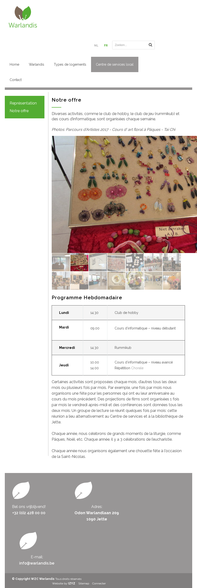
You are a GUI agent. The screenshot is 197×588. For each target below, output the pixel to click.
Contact (16, 80)
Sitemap (83, 583)
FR (106, 45)
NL (96, 45)
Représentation (23, 103)
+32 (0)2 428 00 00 (28, 513)
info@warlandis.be (36, 563)
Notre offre (19, 111)
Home (14, 64)
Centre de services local (115, 64)
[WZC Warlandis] (50, 17)
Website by (63, 583)
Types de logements (70, 64)
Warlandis (36, 64)
